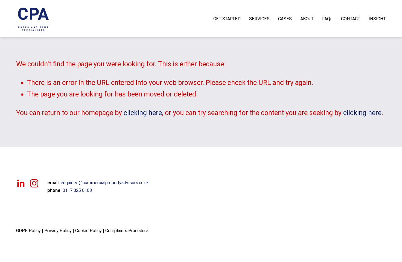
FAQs (327, 18)
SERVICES (259, 18)
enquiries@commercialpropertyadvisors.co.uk (105, 182)
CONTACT (350, 18)
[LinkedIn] (20, 183)
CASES (285, 18)
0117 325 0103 (77, 190)
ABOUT (307, 18)
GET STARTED (227, 18)
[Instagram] (34, 183)
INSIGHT (377, 18)
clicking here (143, 113)
